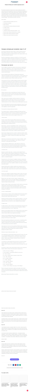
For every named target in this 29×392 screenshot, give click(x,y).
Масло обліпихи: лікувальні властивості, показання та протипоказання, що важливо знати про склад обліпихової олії (14, 385)
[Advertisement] (14, 42)
